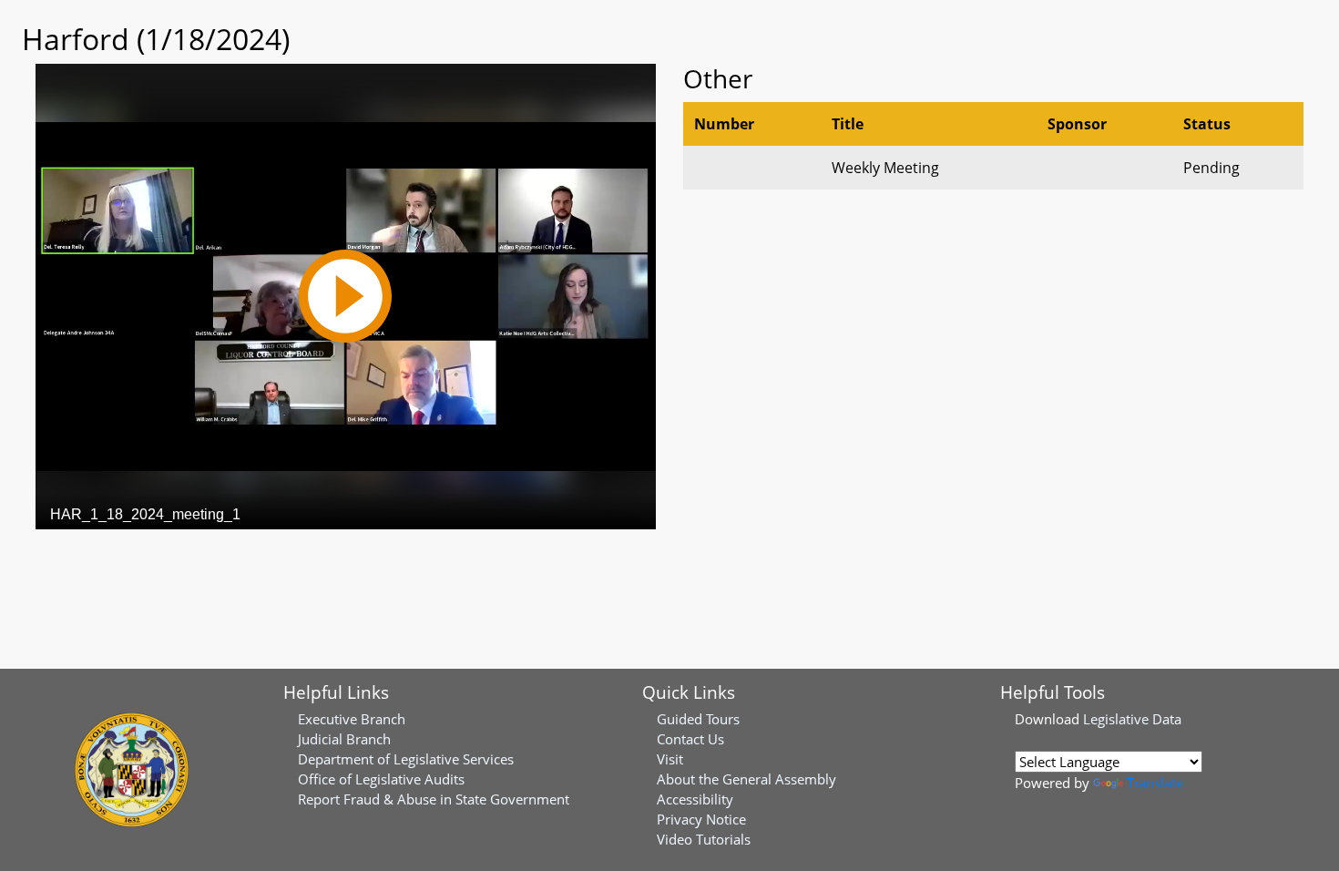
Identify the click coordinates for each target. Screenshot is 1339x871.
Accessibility (695, 799)
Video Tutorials (704, 839)
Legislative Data (1132, 719)
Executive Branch (351, 719)
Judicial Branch (344, 739)
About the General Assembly (746, 779)
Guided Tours (698, 719)
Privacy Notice (701, 819)
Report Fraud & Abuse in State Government (433, 799)
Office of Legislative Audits (381, 779)
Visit (670, 759)
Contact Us (690, 739)
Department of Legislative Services (406, 759)
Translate (1155, 783)
